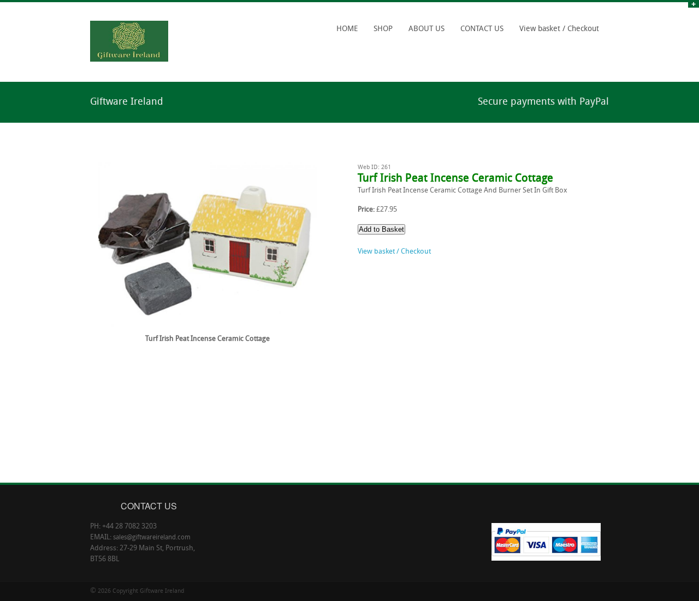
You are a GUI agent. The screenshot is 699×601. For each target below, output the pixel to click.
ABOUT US (426, 29)
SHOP (380, 32)
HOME (347, 29)
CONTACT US (481, 29)
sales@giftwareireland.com (152, 537)
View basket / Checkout (559, 29)
